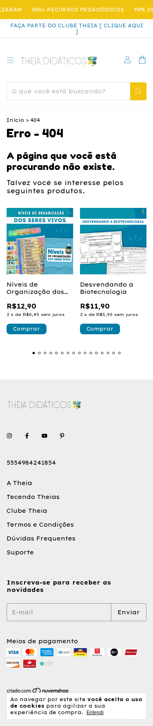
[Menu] (10, 60)
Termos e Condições (40, 524)
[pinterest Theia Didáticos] (62, 435)
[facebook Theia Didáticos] (27, 435)
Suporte (20, 552)
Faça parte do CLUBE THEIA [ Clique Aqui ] (76, 28)
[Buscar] (138, 91)
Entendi (95, 712)
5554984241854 (31, 462)
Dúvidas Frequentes (41, 538)
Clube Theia (27, 510)
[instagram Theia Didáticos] (9, 435)
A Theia (19, 483)
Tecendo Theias (33, 497)
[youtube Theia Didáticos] (44, 435)
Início (15, 120)
